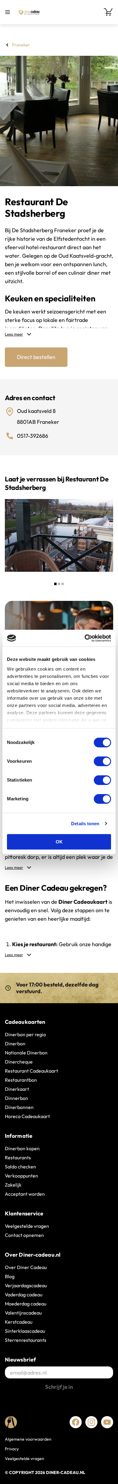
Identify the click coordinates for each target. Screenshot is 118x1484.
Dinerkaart (17, 1089)
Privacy (12, 1449)
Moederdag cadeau (25, 1304)
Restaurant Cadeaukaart (31, 1071)
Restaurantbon (21, 1080)
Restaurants (18, 1157)
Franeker (21, 45)
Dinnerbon (16, 1098)
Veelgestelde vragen (27, 1226)
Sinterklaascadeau (25, 1331)
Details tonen (85, 823)
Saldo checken (20, 1167)
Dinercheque (19, 1062)
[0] (108, 12)
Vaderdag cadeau (23, 1294)
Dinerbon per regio (25, 1034)
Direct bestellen (36, 356)
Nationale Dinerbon (26, 1053)
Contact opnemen (24, 1235)
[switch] (102, 761)
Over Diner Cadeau (26, 1267)
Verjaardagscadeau (26, 1285)
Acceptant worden (25, 1194)
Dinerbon (15, 1043)
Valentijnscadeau (23, 1313)
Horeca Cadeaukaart (27, 1116)
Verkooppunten (21, 1176)
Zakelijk (13, 1185)
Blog (10, 1276)
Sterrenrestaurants (25, 1340)
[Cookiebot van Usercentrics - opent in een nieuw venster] (85, 638)
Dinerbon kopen (22, 1148)
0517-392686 (32, 435)
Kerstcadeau (18, 1322)
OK (59, 841)
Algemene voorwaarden (28, 1439)
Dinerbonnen (19, 1107)
